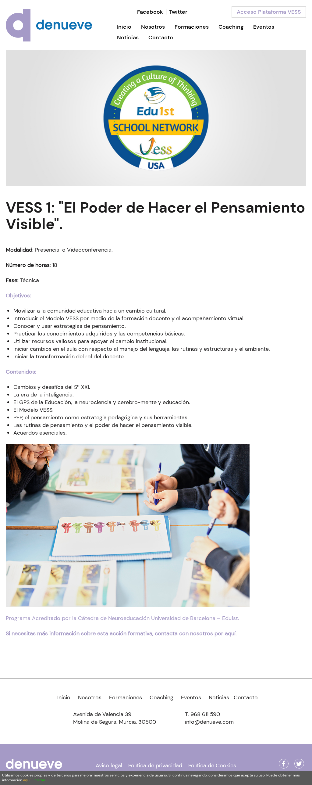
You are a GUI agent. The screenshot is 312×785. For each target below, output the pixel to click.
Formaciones (192, 27)
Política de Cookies (212, 765)
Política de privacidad (155, 765)
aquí (26, 780)
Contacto (160, 37)
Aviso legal (109, 765)
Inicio (124, 27)
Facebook (150, 12)
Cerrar (40, 780)
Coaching (230, 27)
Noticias (128, 37)
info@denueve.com (209, 722)
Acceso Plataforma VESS (269, 12)
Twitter (178, 12)
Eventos (263, 27)
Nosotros (153, 27)
